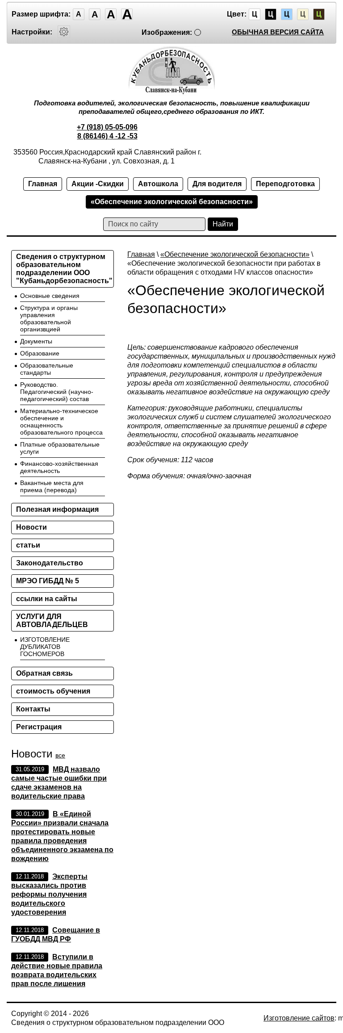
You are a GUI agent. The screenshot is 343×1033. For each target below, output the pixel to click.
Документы (36, 341)
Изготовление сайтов (299, 1018)
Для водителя (217, 184)
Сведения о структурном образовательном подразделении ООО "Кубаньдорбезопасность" (64, 268)
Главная (42, 184)
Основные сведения (49, 295)
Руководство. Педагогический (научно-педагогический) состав (56, 391)
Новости (31, 527)
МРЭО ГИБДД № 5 (47, 581)
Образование (39, 353)
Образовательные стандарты (46, 369)
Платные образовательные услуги (60, 448)
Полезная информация (57, 509)
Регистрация (39, 727)
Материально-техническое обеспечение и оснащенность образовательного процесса (61, 421)
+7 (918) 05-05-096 (107, 127)
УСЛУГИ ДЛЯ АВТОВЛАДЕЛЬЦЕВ (52, 620)
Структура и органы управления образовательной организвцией (49, 318)
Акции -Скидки (97, 184)
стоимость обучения (53, 691)
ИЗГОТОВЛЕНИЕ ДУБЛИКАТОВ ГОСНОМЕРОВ (45, 646)
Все (60, 755)
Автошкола (158, 184)
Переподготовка (285, 184)
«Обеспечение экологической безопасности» (172, 201)
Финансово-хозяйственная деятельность (59, 467)
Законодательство (49, 563)
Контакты (33, 709)
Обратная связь (44, 673)
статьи (28, 545)
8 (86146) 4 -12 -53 (107, 136)
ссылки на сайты (46, 598)
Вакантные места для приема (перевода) (52, 486)
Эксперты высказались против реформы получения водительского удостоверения (49, 894)
